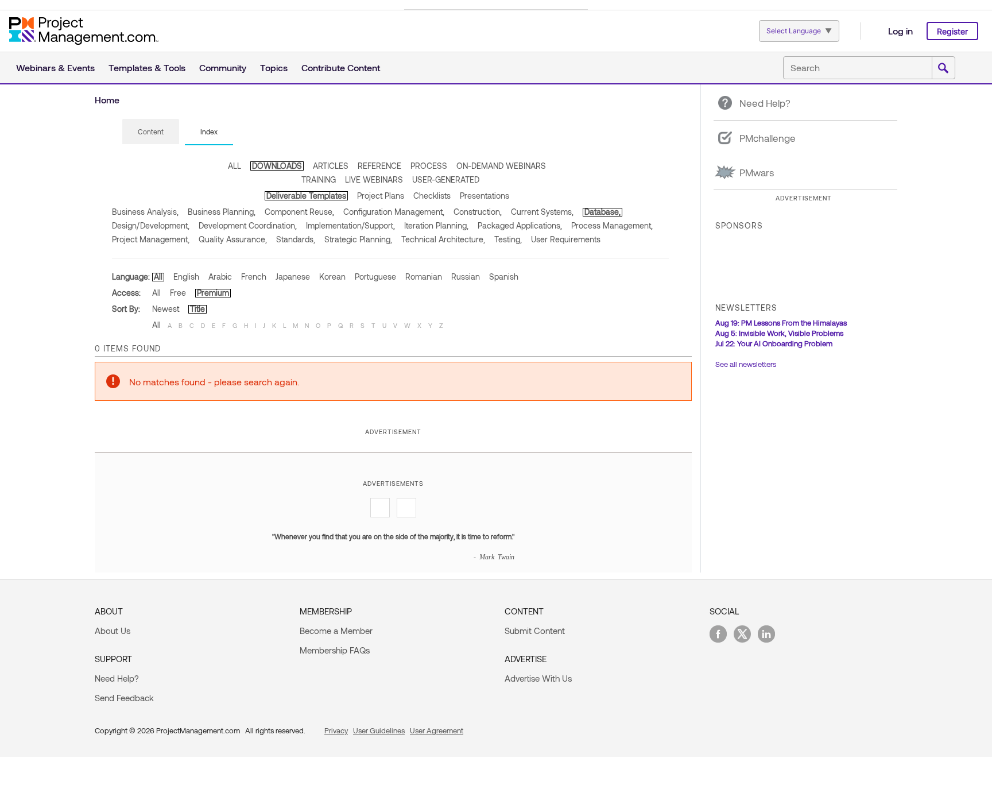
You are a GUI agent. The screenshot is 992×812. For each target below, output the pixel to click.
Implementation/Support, (350, 225)
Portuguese (375, 276)
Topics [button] (274, 67)
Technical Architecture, (443, 239)
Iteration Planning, (436, 225)
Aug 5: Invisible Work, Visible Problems (779, 333)
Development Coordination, (248, 225)
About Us (112, 630)
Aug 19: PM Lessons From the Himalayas (781, 322)
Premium (213, 292)
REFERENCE (379, 166)
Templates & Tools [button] (146, 67)
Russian (465, 276)
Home (107, 99)
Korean (332, 276)
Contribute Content (340, 67)
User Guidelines (379, 730)
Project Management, (150, 239)
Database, (602, 211)
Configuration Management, (393, 211)
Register (952, 31)
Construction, (478, 211)
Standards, (295, 239)
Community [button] (222, 67)
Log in (900, 30)
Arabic (220, 276)
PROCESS (428, 166)
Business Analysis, (145, 211)
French (253, 276)
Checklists (432, 195)
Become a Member (336, 630)
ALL (234, 166)
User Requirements (565, 239)
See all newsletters (745, 364)
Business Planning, (221, 211)
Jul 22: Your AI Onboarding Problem (773, 343)
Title (197, 309)
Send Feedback (124, 698)
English (186, 276)
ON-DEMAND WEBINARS (501, 166)
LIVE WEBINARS (374, 179)
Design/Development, (150, 225)
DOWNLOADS (277, 166)
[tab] (150, 132)
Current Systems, (542, 211)
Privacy (336, 730)
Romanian (423, 276)
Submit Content (535, 630)
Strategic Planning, (358, 239)
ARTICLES (330, 166)
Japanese (293, 276)
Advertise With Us (538, 678)
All (158, 276)
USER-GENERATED (445, 179)
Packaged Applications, (520, 225)
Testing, (508, 239)
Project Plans (380, 195)
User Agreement (436, 730)
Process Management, (612, 225)
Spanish (503, 276)
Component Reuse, (299, 211)
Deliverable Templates (306, 195)
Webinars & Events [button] (55, 67)
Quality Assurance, (233, 239)
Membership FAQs (335, 650)
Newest (165, 309)
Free (178, 292)
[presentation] (150, 131)
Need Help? (117, 678)
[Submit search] (943, 68)
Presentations (484, 195)
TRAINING (318, 179)
